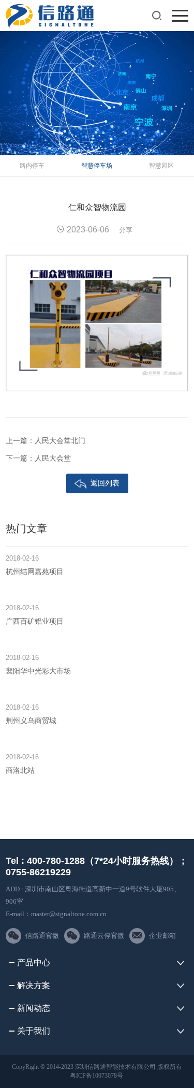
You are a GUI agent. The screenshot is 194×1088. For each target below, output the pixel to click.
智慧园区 (161, 165)
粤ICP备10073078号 (96, 1075)
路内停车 (32, 165)
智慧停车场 (96, 165)
